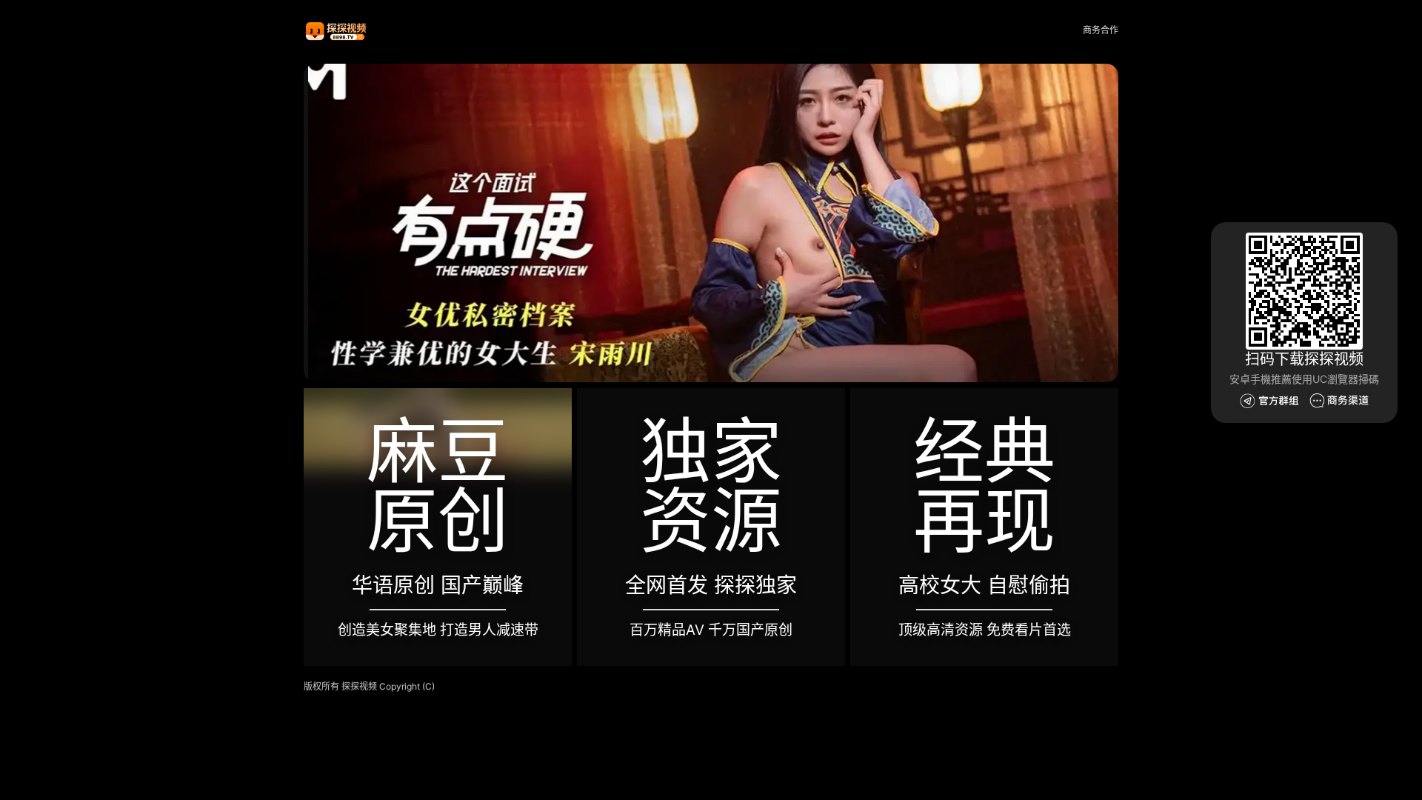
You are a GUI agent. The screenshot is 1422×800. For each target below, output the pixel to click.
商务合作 (1100, 30)
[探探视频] (337, 30)
